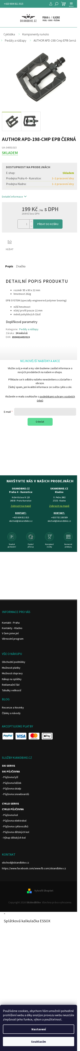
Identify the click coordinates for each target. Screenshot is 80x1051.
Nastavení (38, 1029)
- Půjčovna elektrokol (14, 820)
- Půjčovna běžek (11, 783)
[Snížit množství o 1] (31, 226)
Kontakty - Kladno (12, 628)
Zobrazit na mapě (21, 506)
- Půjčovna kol (10, 815)
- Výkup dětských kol (14, 837)
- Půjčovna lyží (10, 777)
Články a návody (11, 713)
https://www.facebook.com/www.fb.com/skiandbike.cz (34, 868)
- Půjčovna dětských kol (15, 832)
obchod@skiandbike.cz (15, 862)
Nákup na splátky (12, 679)
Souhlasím (38, 1041)
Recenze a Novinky (13, 707)
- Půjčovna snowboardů (15, 794)
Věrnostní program (12, 638)
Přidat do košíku (47, 224)
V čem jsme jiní (10, 633)
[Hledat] (56, 4)
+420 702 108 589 (59, 517)
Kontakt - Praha (11, 622)
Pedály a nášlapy (28, 329)
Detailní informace (12, 196)
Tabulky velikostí (11, 690)
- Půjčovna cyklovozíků (15, 826)
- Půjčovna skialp (11, 788)
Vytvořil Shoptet (43, 890)
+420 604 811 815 (13, 3)
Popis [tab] (9, 266)
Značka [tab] (20, 266)
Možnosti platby (11, 667)
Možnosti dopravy (12, 673)
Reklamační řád (10, 684)
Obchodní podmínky (13, 662)
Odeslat (40, 421)
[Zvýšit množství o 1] (31, 222)
